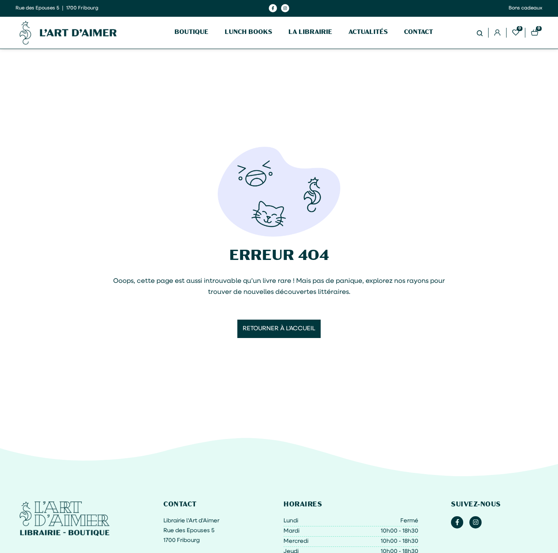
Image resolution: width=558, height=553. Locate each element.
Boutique (191, 32)
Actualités (368, 32)
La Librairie (310, 32)
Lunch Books (248, 32)
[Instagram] (285, 8)
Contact (418, 32)
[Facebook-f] (273, 8)
